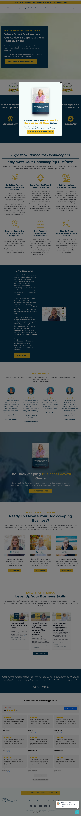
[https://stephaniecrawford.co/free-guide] (40, 101)
